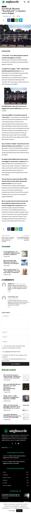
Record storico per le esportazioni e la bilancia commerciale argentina (11, 376)
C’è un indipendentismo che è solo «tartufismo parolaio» (23, 239)
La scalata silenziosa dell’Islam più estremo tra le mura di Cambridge (12, 416)
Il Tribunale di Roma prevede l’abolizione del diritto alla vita (11, 495)
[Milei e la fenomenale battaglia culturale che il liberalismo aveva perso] (26, 407)
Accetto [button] (19, 510)
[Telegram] (20, 20)
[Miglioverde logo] (15, 431)
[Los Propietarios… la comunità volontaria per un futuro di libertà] (24, 254)
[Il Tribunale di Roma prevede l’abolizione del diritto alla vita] (26, 496)
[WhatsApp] (17, 20)
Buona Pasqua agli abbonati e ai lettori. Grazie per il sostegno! (11, 262)
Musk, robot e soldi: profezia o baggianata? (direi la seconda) (11, 397)
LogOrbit (10, 447)
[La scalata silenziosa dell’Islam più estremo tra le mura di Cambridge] (26, 417)
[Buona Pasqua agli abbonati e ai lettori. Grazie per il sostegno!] (24, 263)
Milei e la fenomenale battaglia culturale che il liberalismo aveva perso (11, 406)
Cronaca (4, 6)
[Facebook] (9, 20)
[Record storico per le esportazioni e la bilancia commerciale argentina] (26, 377)
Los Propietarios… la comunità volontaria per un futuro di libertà (11, 253)
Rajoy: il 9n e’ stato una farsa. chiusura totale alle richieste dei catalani (8, 239)
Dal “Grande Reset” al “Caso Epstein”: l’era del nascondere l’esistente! (11, 271)
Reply (9, 291)
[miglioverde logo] (10, 2)
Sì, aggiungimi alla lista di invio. (12, 351)
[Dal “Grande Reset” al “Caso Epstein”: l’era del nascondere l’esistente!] (24, 272)
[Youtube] (18, 443)
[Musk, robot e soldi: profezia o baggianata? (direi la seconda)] (26, 398)
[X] (13, 20)
